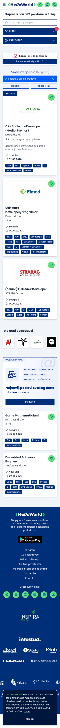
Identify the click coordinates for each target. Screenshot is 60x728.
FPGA (39, 487)
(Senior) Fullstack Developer (26, 289)
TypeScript (12, 252)
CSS (48, 236)
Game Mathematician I (22, 415)
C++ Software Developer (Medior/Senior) (23, 128)
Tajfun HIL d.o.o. (16, 465)
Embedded (26, 487)
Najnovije (16, 86)
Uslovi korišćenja (30, 559)
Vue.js (25, 252)
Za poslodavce (30, 554)
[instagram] (16, 594)
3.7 (7, 424)
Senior (28, 170)
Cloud (10, 315)
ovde (27, 711)
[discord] (44, 594)
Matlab (49, 487)
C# (17, 236)
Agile (19, 315)
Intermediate (14, 170)
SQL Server (29, 241)
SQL (25, 236)
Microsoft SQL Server (32, 247)
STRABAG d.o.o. (15, 293)
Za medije (30, 573)
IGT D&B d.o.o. (14, 419)
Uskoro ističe (44, 86)
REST (9, 247)
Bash (37, 165)
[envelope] (53, 594)
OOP (31, 310)
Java (25, 440)
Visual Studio (45, 241)
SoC (15, 487)
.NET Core (31, 315)
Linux (9, 482)
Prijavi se (30, 401)
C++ (9, 165)
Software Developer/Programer (21, 210)
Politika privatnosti (30, 564)
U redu (30, 719)
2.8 (7, 220)
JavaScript (36, 236)
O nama (30, 550)
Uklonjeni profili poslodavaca (30, 568)
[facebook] (6, 594)
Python (26, 165)
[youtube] (25, 594)
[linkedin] (34, 594)
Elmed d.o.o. (13, 216)
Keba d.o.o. (13, 135)
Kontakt (29, 578)
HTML (9, 241)
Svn (34, 482)
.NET (9, 236)
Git (16, 165)
